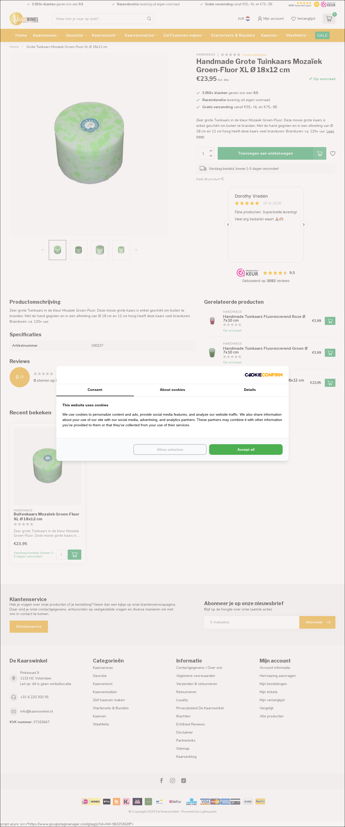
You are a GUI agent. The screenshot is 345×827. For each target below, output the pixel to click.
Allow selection (170, 449)
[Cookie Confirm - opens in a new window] (264, 375)
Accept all (246, 449)
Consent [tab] (95, 390)
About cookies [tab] (172, 390)
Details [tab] (250, 390)
